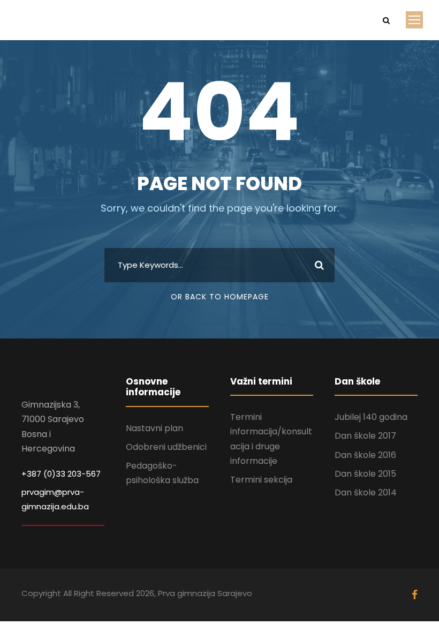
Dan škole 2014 (366, 492)
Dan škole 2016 (365, 455)
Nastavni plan (154, 428)
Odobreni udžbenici (166, 447)
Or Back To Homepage (220, 296)
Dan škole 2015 (365, 474)
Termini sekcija (261, 479)
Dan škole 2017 (365, 436)
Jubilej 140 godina (371, 417)
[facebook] (415, 595)
